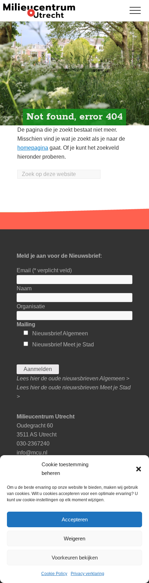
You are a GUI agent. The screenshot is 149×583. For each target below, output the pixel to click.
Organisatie (31, 306)
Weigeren (74, 538)
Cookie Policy (54, 573)
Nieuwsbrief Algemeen (60, 333)
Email (44, 270)
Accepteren (75, 519)
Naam (24, 288)
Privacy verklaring (87, 573)
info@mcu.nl (32, 453)
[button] (138, 469)
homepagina (32, 148)
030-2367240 (33, 444)
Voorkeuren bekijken (75, 557)
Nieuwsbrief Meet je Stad (63, 344)
